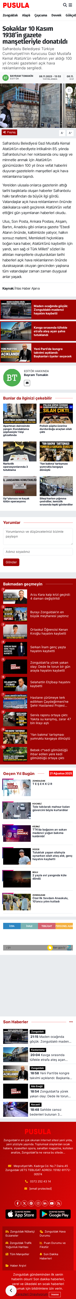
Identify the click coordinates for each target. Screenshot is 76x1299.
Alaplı (26, 15)
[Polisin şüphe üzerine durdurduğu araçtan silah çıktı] (56, 413)
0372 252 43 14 (40, 1181)
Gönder (11, 562)
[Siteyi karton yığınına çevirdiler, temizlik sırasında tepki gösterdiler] (56, 486)
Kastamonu (38, 1049)
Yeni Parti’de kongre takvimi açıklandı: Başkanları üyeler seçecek (50, 1075)
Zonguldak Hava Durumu (53, 1233)
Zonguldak (10, 15)
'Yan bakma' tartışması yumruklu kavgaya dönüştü (54, 466)
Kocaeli (35, 1104)
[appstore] (21, 1214)
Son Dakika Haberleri (49, 1256)
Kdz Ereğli (37, 1086)
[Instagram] (38, 1203)
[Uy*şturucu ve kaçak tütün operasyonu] (20, 486)
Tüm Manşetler (19, 1254)
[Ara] (65, 5)
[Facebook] (18, 1203)
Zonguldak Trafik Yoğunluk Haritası (19, 1245)
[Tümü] (71, 1022)
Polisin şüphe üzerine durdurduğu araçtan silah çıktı (56, 429)
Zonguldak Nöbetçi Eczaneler (20, 1233)
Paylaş (11, 132)
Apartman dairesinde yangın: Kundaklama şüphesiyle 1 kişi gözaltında (16, 430)
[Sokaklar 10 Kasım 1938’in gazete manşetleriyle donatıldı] (38, 105)
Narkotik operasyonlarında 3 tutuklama (15, 466)
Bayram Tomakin (36, 375)
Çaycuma (40, 15)
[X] (24, 1203)
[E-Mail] (27, 383)
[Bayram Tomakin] (12, 377)
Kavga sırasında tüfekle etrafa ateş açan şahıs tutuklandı (47, 1057)
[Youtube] (52, 1203)
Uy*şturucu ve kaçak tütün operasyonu (16, 500)
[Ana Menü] (70, 5)
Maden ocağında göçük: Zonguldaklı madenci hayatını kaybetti (50, 1039)
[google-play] (55, 1214)
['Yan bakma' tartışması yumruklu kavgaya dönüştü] (56, 451)
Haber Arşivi (18, 1265)
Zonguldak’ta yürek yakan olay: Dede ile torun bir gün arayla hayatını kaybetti (49, 1094)
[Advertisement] (38, 984)
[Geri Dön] (11, 1290)
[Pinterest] (31, 1203)
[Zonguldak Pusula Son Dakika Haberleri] (16, 5)
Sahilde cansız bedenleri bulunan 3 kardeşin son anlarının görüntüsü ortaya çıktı (46, 1112)
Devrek (56, 15)
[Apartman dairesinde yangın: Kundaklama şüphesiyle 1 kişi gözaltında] (20, 413)
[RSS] (59, 1203)
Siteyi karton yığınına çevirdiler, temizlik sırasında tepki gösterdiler (56, 501)
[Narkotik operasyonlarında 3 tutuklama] (20, 451)
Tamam (55, 1294)
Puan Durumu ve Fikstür (53, 1245)
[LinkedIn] (45, 1203)
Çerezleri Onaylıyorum (31, 1294)
